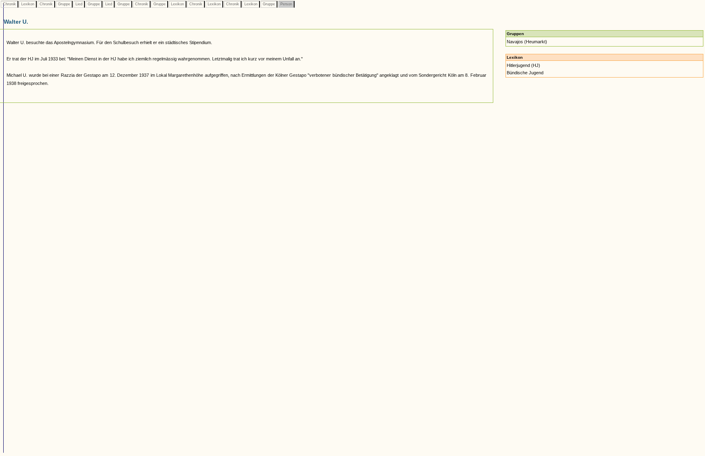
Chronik (9, 4)
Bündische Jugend (525, 72)
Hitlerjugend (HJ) (523, 65)
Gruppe (64, 4)
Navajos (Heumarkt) (527, 41)
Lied (79, 4)
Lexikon (27, 4)
